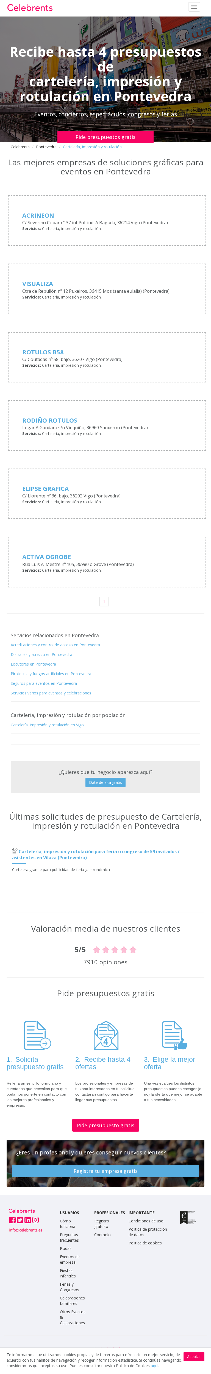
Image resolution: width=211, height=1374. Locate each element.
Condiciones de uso (146, 1221)
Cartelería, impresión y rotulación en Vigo (47, 724)
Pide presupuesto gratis (105, 1125)
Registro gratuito (101, 1223)
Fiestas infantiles (68, 1273)
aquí (154, 1365)
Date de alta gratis (105, 782)
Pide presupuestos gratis (105, 137)
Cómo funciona (67, 1223)
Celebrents (20, 146)
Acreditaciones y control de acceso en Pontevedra (55, 644)
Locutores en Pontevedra (33, 664)
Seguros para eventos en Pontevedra (44, 683)
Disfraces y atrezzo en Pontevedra (41, 654)
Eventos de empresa (70, 1259)
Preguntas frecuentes (69, 1237)
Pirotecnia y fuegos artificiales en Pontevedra (51, 673)
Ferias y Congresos (69, 1287)
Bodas (65, 1248)
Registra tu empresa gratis (106, 1171)
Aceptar (194, 1356)
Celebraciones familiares (72, 1300)
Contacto (102, 1234)
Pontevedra (46, 146)
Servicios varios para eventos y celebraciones (51, 693)
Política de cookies (145, 1243)
